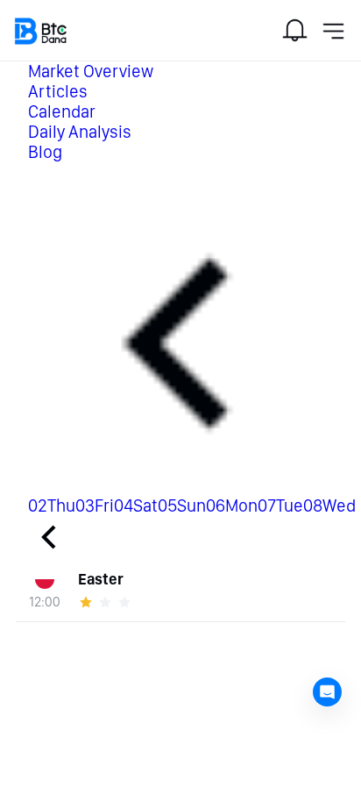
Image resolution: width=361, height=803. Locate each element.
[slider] (107, 602)
